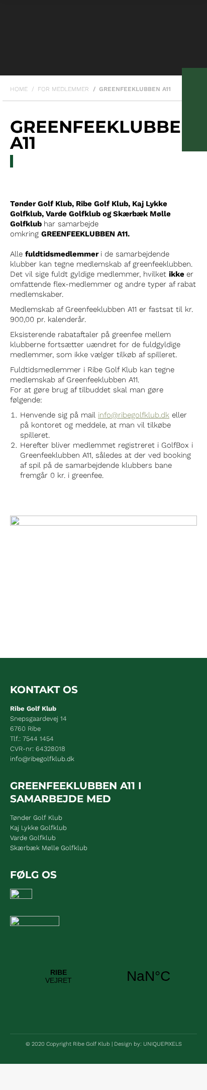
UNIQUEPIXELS (162, 1044)
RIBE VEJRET (103, 976)
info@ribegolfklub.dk (133, 415)
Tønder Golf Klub (36, 817)
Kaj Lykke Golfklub (38, 827)
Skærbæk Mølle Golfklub (48, 848)
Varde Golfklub (33, 838)
